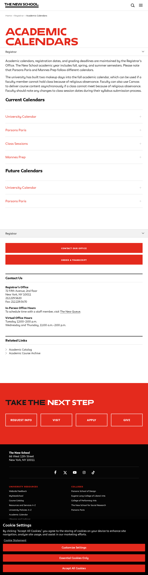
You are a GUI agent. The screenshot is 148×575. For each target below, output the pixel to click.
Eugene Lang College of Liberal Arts (88, 496)
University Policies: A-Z (20, 510)
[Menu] (141, 5)
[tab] (74, 116)
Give (126, 420)
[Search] (133, 5)
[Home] (22, 5)
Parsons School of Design (83, 491)
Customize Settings (74, 547)
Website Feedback (18, 491)
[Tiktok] (93, 472)
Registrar (19, 15)
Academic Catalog (20, 349)
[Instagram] (84, 472)
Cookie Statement (15, 540)
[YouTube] (74, 472)
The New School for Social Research (88, 505)
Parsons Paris (78, 510)
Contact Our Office (74, 248)
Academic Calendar (18, 514)
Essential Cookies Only (74, 557)
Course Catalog (16, 500)
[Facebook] (55, 472)
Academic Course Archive (24, 353)
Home (8, 15)
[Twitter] (65, 472)
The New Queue (70, 311)
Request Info (21, 420)
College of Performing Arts (84, 500)
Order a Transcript (74, 260)
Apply (91, 420)
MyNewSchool (16, 496)
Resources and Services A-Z (22, 505)
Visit (56, 420)
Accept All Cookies (74, 568)
